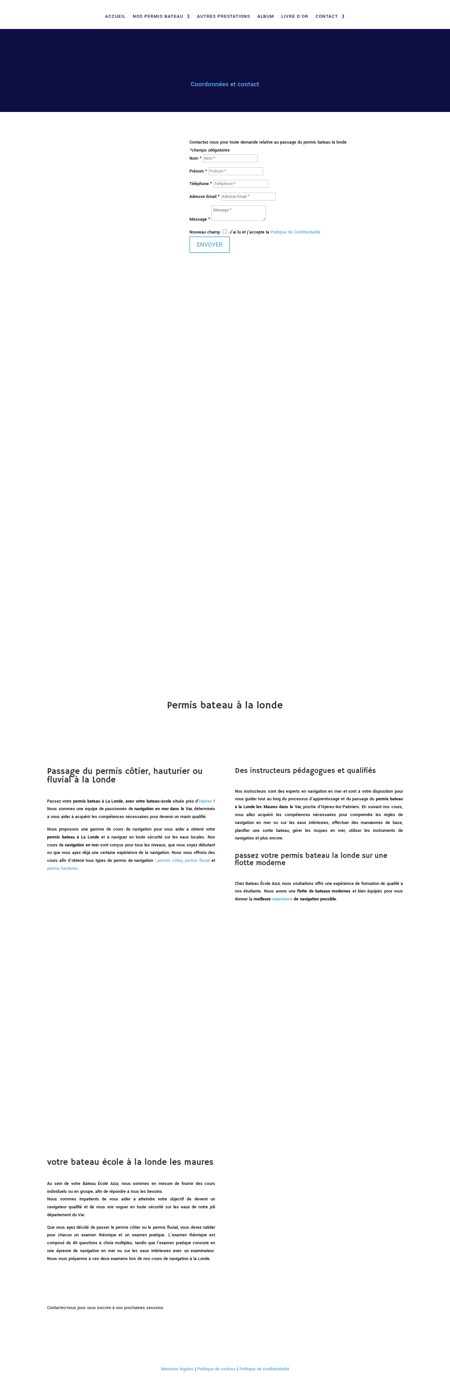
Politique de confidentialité (264, 1369)
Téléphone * (200, 184)
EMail (86, 341)
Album (265, 16)
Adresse (87, 324)
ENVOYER (210, 244)
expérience (282, 899)
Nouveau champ (204, 232)
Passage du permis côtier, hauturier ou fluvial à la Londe (105, 396)
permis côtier (169, 861)
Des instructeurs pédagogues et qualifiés (96, 404)
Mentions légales (177, 1369)
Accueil (115, 16)
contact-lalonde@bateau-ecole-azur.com (85, 564)
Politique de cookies (216, 1369)
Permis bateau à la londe (77, 387)
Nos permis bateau (158, 16)
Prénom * (198, 171)
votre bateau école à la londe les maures (93, 429)
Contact (327, 16)
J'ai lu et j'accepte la (275, 232)
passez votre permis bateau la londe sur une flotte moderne (109, 413)
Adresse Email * (204, 197)
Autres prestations (223, 16)
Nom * (195, 158)
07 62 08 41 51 (61, 516)
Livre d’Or (294, 16)
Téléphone (88, 332)
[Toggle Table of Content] (52, 315)
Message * (200, 219)
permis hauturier (62, 868)
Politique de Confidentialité (295, 232)
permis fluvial (197, 861)
